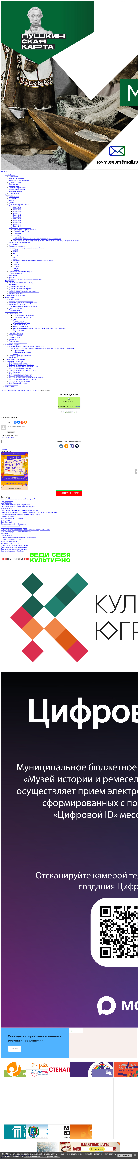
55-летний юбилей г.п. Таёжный (12, 518)
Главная (3, 390)
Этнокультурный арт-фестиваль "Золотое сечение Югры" (21, 514)
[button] (136, 471)
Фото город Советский (9, 541)
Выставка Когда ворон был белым (12, 551)
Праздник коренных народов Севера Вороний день (18, 537)
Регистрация (5, 437)
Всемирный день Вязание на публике (14, 528)
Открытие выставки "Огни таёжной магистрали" (18, 506)
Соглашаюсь (125, 1155)
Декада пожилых (7, 501)
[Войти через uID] (15, 422)
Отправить (11, 432)
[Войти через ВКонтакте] (18, 422)
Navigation (4, 171)
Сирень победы (6, 535)
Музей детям (5, 520)
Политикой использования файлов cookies (42, 1157)
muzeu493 (77, 406)
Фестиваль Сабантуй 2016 (27, 390)
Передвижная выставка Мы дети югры (14, 545)
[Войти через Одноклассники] (25, 422)
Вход (12, 437)
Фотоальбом (12, 390)
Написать (14, 1049)
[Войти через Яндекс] (22, 422)
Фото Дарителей (6, 522)
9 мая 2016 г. (5, 533)
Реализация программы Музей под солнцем (16, 532)
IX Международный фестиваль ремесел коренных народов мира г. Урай (25, 530)
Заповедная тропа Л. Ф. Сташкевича (13, 524)
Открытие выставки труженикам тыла (14, 547)
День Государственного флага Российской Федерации (19, 510)
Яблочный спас (6, 508)
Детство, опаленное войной (10, 526)
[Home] (69, 86)
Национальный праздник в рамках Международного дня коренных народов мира (29, 512)
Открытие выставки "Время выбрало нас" (15, 505)
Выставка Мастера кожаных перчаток (14, 549)
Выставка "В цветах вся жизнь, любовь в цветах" (18, 499)
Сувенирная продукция (9, 516)
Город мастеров (6, 503)
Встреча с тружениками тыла (11, 539)
